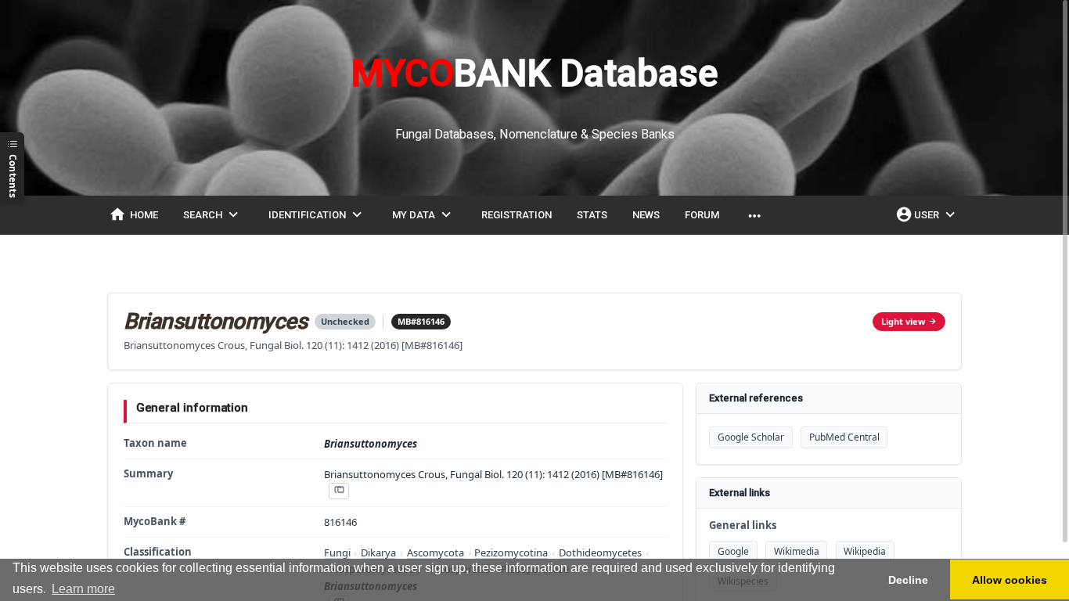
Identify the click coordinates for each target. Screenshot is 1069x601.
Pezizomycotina (511, 552)
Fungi (337, 552)
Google (733, 551)
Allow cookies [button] (1009, 580)
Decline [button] (908, 580)
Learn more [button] (83, 589)
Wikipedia (865, 551)
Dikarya (378, 552)
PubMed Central (844, 437)
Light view (903, 321)
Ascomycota (435, 552)
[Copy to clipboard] (339, 491)
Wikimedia (796, 551)
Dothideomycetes (600, 552)
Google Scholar (751, 437)
